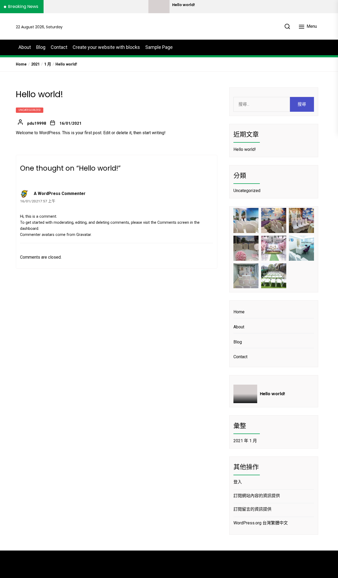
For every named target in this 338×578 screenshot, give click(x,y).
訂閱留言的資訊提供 (252, 509)
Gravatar (83, 234)
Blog (40, 47)
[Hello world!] (159, 6)
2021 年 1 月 (245, 440)
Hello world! (183, 5)
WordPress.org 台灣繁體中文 (260, 522)
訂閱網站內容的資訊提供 (256, 495)
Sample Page (159, 47)
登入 (237, 481)
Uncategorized (29, 110)
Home (239, 311)
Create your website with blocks (106, 47)
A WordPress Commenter (60, 193)
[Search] (287, 26)
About (24, 47)
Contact (59, 47)
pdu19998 (36, 123)
